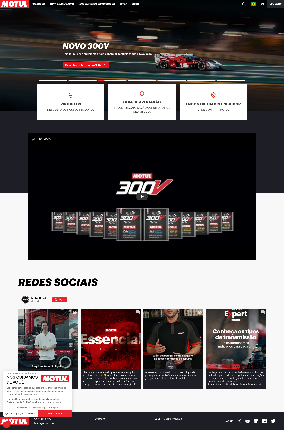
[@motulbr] (25, 299)
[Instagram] (239, 421)
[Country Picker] (253, 4)
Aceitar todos (55, 413)
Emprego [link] (100, 419)
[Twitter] (273, 421)
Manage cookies (44, 423)
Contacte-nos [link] (42, 419)
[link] (124, 4)
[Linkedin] (256, 421)
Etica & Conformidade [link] (168, 419)
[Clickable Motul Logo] (14, 4)
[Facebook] (264, 421)
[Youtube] (247, 421)
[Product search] (244, 4)
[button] (7, 424)
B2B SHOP (275, 4)
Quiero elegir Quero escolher (20, 413)
